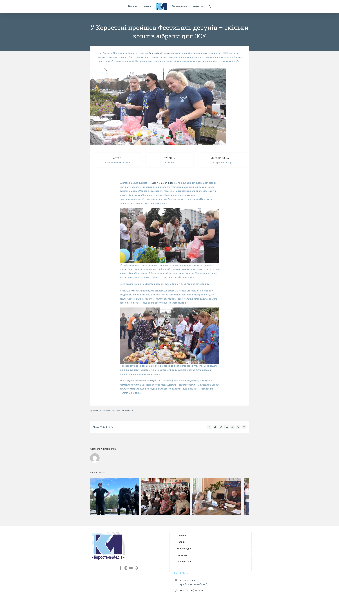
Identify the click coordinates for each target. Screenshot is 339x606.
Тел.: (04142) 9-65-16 (191, 592)
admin (95, 411)
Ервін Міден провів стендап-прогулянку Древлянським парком (115, 493)
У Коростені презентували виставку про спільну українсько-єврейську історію (169, 491)
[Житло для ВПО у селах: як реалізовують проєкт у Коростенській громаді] (223, 497)
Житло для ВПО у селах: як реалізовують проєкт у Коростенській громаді (223, 491)
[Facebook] (120, 570)
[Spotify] (136, 570)
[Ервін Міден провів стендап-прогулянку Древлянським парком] (115, 497)
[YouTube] (131, 570)
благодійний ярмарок (160, 53)
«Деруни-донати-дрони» (164, 183)
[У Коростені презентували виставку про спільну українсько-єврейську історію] (169, 497)
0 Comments (127, 411)
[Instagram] (125, 570)
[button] (203, 6)
